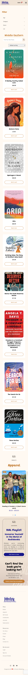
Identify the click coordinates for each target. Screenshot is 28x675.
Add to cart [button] (14, 89)
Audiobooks (6, 617)
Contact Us (5, 641)
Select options (14, 502)
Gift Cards (5, 615)
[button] (26, 3)
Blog (4, 639)
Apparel (5, 612)
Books (4, 609)
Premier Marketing (19, 669)
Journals (5, 620)
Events (4, 633)
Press (4, 636)
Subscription (6, 623)
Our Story (5, 631)
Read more (14, 228)
